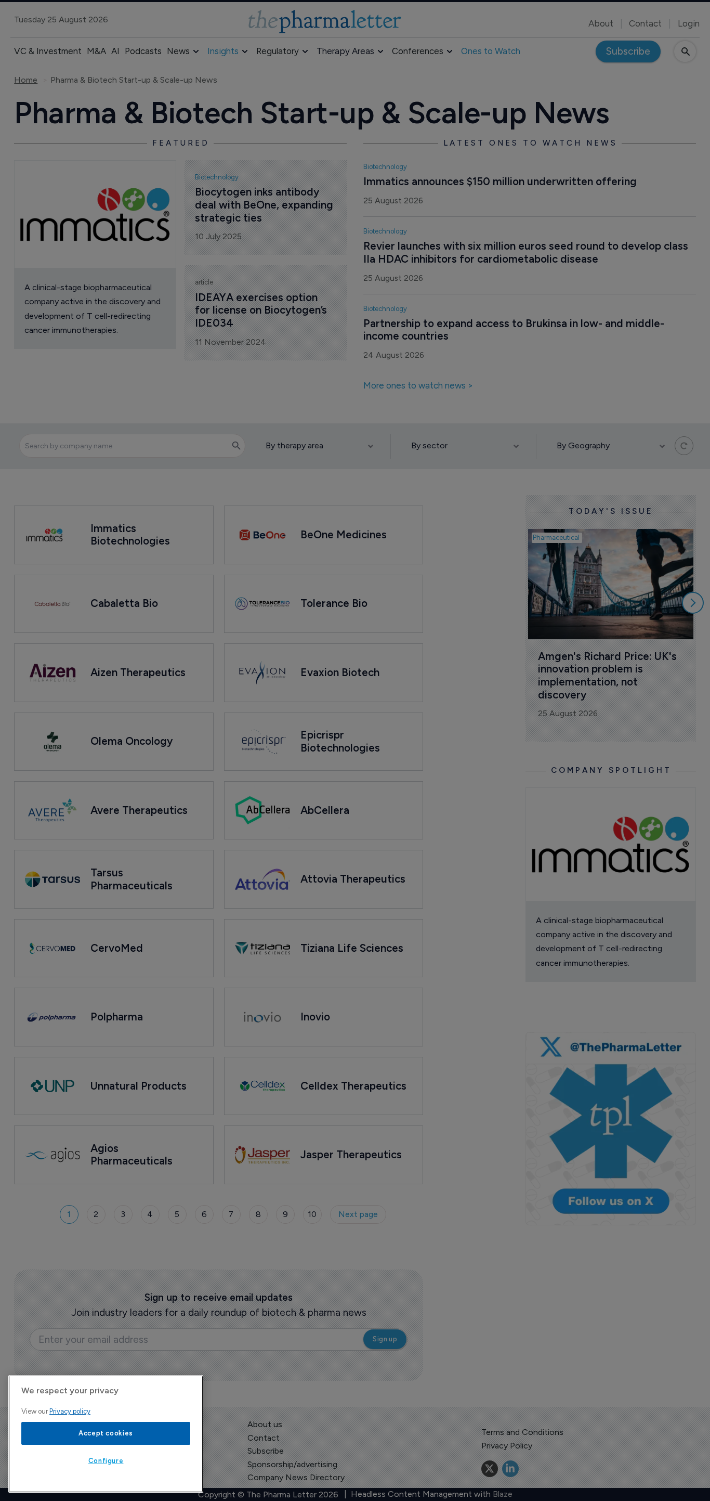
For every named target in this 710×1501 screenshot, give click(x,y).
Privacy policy (69, 1411)
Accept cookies (105, 1433)
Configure (106, 1461)
